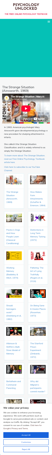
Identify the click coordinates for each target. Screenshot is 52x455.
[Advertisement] (26, 51)
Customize (26, 442)
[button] (48, 21)
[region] (26, 429)
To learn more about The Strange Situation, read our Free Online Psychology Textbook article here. (24, 159)
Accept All (26, 435)
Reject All (26, 449)
